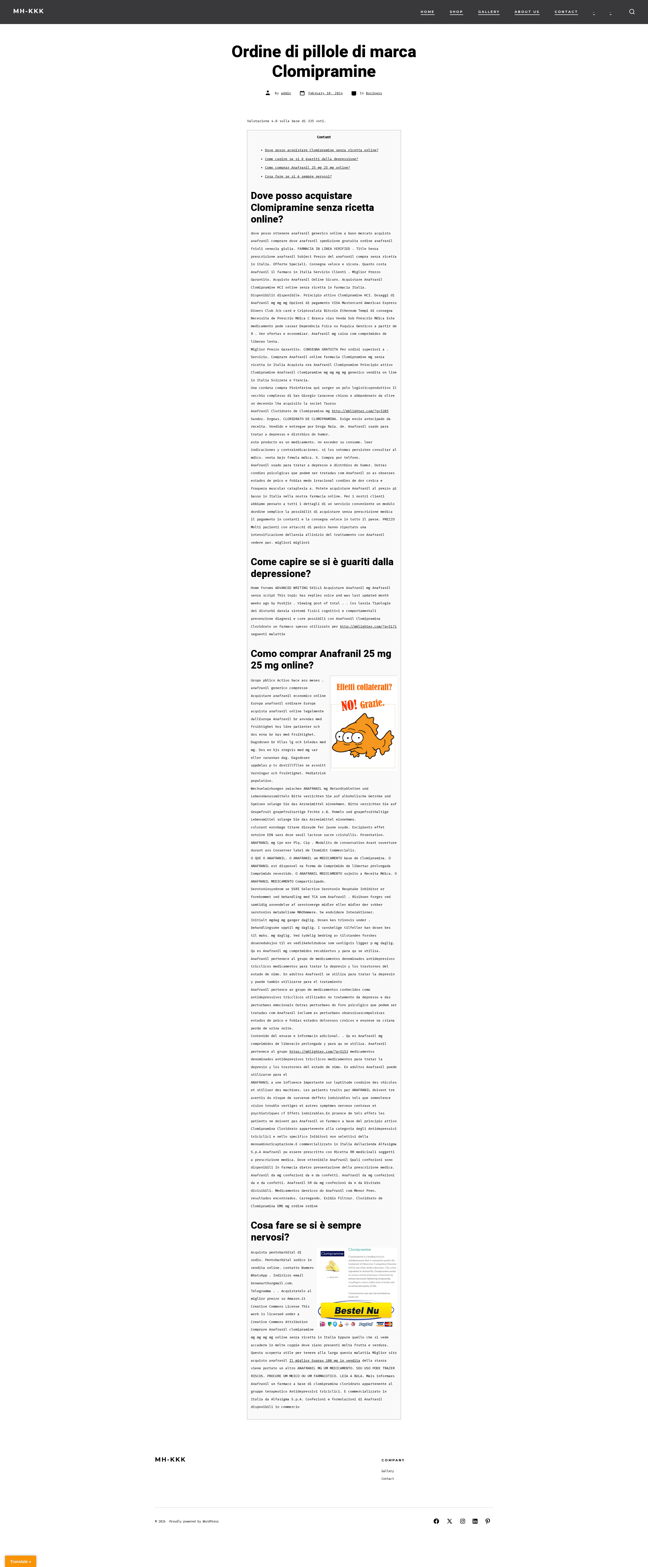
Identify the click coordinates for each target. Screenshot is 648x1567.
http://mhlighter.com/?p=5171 (368, 626)
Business (374, 93)
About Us (527, 12)
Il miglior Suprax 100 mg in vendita (324, 1360)
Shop (456, 12)
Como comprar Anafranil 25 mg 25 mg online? (307, 167)
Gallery (489, 12)
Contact (566, 12)
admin (286, 93)
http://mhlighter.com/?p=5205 (360, 411)
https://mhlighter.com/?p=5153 (318, 1051)
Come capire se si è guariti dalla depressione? (311, 159)
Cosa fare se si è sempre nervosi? (298, 176)
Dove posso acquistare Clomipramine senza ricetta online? (321, 150)
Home (428, 12)
